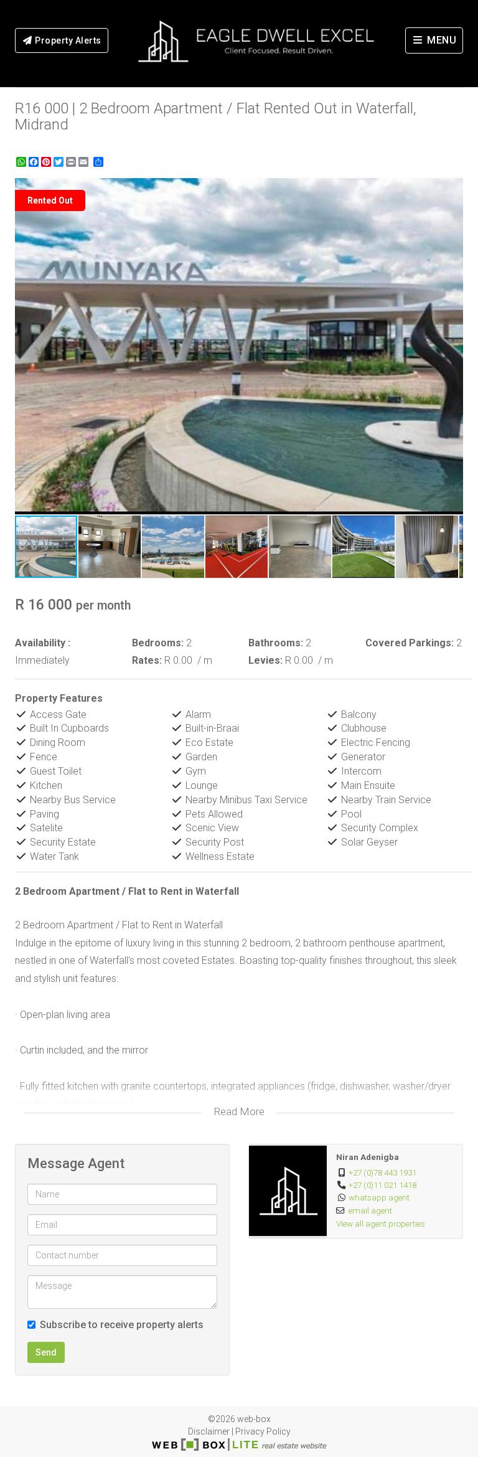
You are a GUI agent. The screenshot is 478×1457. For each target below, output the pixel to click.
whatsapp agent (379, 1197)
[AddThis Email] (84, 162)
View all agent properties (380, 1223)
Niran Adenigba (367, 1157)
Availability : (42, 643)
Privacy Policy (263, 1431)
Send (46, 1352)
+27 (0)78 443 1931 (382, 1172)
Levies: (265, 660)
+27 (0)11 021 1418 (382, 1185)
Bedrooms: (158, 643)
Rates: (147, 660)
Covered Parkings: (409, 643)
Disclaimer (209, 1431)
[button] (452, 189)
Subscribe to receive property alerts (122, 1325)
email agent (370, 1210)
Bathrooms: (275, 643)
